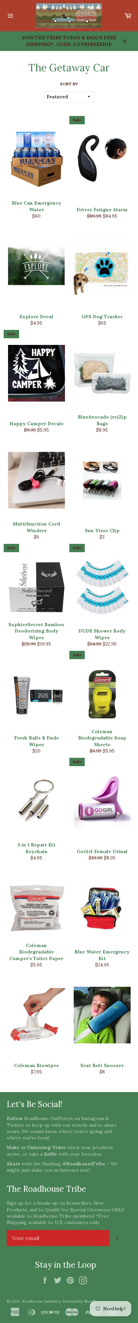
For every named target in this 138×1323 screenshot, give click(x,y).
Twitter (15, 1125)
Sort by (69, 83)
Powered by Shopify (79, 1301)
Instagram (92, 1118)
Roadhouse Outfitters (41, 1301)
